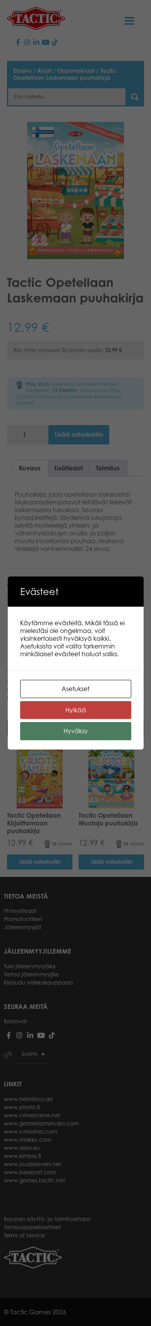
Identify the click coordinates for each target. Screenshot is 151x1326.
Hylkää (75, 710)
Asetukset (75, 689)
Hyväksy (75, 731)
